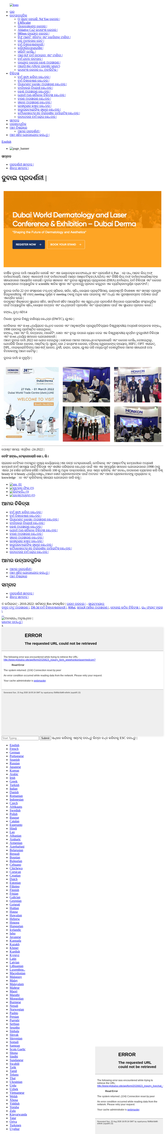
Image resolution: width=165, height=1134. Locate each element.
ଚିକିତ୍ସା (14, 73)
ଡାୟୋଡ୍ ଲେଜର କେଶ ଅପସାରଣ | (39, 62)
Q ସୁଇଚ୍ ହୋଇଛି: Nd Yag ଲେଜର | (39, 19)
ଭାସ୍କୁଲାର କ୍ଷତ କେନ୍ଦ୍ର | (34, 106)
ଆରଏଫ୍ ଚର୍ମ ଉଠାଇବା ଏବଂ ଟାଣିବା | (40, 55)
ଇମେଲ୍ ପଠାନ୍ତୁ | (12, 622)
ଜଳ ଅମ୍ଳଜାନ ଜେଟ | (31, 40)
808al (71, 607)
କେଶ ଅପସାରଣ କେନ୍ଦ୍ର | (34, 91)
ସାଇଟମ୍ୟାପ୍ (96, 604)
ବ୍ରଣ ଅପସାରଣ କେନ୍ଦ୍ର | (34, 98)
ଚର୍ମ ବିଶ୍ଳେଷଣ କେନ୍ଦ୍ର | (33, 80)
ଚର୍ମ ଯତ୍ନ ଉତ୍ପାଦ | (30, 59)
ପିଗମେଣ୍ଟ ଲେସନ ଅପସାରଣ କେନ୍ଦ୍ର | (42, 84)
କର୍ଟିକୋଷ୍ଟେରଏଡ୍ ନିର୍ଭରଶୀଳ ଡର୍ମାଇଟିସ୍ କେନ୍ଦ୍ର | (49, 113)
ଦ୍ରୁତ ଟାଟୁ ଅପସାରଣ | (15, 607)
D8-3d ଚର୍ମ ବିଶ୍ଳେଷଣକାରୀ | (49, 607)
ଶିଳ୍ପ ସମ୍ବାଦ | (19, 168)
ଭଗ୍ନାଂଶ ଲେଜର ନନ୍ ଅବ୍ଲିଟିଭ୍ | (38, 69)
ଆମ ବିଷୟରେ (18, 127)
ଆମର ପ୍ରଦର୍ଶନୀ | (29, 131)
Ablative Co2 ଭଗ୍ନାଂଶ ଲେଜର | (38, 30)
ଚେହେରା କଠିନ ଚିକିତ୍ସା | (125, 607)
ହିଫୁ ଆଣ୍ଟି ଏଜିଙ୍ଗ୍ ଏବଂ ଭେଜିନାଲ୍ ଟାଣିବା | (44, 37)
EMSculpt (24, 22)
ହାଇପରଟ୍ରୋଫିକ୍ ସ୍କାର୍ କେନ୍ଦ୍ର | (39, 109)
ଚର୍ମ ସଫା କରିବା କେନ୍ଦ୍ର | (34, 77)
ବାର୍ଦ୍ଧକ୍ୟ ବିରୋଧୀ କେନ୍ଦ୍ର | (35, 87)
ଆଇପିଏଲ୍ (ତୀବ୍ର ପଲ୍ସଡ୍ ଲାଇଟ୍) (39, 66)
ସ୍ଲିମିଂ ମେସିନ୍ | (27, 51)
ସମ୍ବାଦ (14, 120)
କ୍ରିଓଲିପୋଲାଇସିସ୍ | (30, 48)
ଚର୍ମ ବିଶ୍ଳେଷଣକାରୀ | (31, 44)
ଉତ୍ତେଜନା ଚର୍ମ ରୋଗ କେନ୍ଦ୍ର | (37, 116)
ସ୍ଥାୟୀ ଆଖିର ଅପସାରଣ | (93, 607)
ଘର (12, 11)
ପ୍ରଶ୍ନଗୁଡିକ (18, 124)
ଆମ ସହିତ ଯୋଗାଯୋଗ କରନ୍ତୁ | (30, 135)
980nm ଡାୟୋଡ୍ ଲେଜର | (33, 33)
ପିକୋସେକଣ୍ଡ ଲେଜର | (32, 26)
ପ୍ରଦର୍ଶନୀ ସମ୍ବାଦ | (22, 164)
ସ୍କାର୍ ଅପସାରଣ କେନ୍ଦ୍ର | (35, 102)
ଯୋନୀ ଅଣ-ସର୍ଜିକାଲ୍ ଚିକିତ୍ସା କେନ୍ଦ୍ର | (42, 95)
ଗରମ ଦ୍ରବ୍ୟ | (76, 604)
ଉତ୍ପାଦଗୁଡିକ (18, 15)
